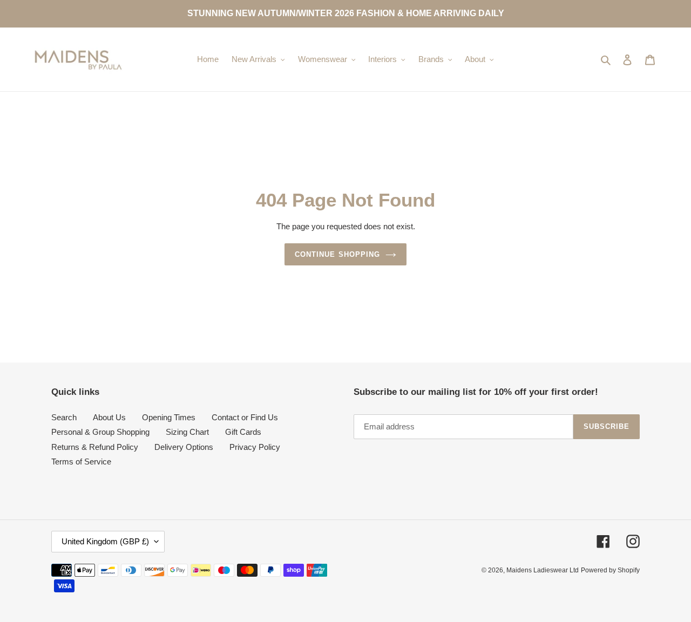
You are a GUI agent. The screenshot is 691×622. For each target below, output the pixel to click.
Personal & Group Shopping (100, 431)
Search (64, 417)
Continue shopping (337, 254)
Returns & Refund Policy (94, 447)
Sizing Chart (187, 431)
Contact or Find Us (245, 417)
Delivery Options (183, 447)
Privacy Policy (254, 447)
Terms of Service (81, 461)
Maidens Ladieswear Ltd (542, 570)
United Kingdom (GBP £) (105, 541)
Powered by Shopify (610, 570)
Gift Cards (243, 431)
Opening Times (168, 417)
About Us (109, 417)
